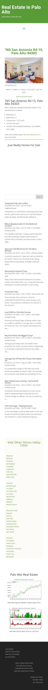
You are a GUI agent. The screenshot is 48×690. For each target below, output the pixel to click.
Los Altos (9, 488)
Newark (9, 513)
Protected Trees (11, 292)
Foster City (10, 477)
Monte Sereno (11, 504)
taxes (34, 408)
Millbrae (9, 499)
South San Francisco (13, 548)
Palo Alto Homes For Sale (24, 668)
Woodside (10, 557)
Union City (10, 554)
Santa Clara (10, 543)
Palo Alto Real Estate (24, 574)
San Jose (9, 538)
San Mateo (10, 541)
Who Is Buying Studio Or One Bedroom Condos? (21, 225)
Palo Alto (9, 518)
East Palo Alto (11, 474)
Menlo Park (10, 496)
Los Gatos (10, 494)
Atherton (9, 456)
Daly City (9, 472)
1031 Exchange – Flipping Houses (18, 406)
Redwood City (11, 524)
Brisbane (9, 461)
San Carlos (10, 532)
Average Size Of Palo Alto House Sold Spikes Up (23, 359)
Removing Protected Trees (16, 271)
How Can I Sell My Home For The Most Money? (21, 250)
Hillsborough (11, 486)
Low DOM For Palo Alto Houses (18, 312)
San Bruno (10, 529)
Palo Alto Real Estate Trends (24, 671)
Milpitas (9, 502)
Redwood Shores (12, 527)
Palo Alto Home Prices (24, 666)
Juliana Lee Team (13, 206)
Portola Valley (11, 521)
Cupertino (10, 469)
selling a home (36, 253)
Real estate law (37, 294)
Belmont (9, 458)
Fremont (9, 483)
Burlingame (10, 464)
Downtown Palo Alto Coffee (16, 203)
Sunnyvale (10, 551)
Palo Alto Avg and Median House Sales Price (24, 603)
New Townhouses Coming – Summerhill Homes (21, 382)
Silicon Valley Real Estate (24, 663)
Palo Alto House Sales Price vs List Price (24, 631)
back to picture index (24, 96)
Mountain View (12, 510)
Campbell (10, 466)
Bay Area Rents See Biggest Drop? (19, 335)
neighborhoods (10, 208)
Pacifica (9, 516)
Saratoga (9, 546)
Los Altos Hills (11, 491)
